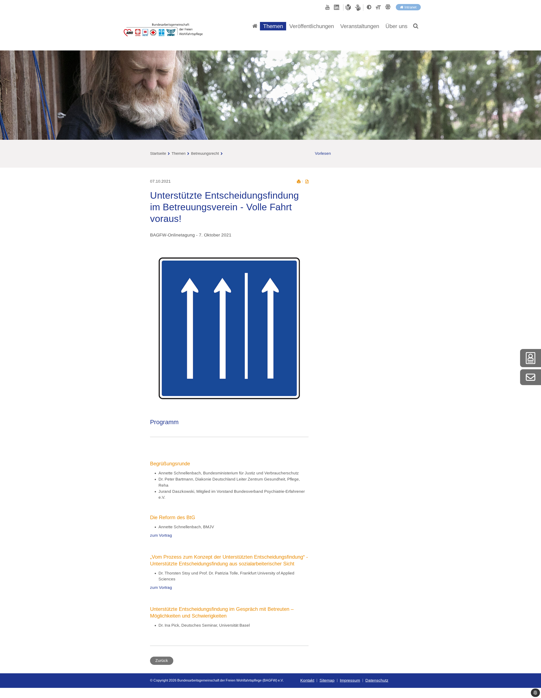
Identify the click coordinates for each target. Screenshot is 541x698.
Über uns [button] (396, 26)
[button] (416, 26)
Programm (164, 422)
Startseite (158, 153)
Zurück (161, 660)
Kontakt (307, 680)
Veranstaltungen (359, 26)
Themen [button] (273, 26)
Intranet (410, 7)
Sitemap (327, 680)
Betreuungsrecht (205, 153)
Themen (179, 153)
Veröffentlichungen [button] (311, 26)
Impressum (350, 680)
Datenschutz (376, 680)
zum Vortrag (161, 535)
